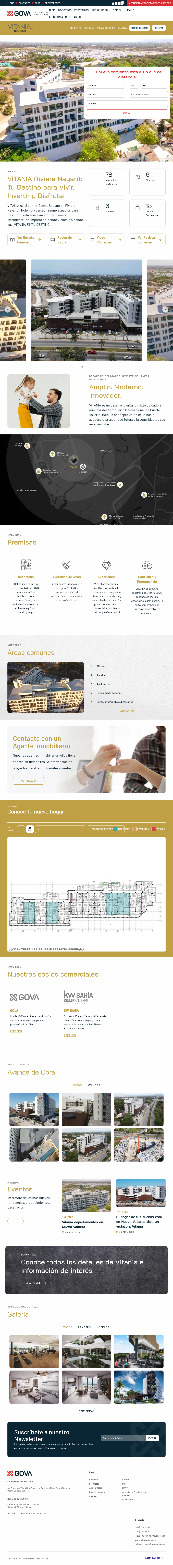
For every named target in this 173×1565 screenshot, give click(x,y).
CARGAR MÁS (127, 711)
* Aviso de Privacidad (20, 1481)
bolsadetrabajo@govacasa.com (150, 1544)
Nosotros (65, 10)
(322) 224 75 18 (142, 1531)
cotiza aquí (28, 780)
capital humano (97, 1492)
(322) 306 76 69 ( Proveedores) (150, 1535)
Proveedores (52, 3)
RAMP (125, 1487)
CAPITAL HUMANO (123, 10)
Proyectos (81, 10)
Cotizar (159, 27)
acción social (95, 1487)
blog (37, 3)
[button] (8, 309)
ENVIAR (152, 1438)
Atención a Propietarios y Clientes (150, 3)
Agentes (93, 1496)
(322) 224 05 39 (142, 1527)
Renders (84, 1327)
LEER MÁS (16, 1031)
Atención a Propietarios (64, 16)
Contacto (24, 3)
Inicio (52, 10)
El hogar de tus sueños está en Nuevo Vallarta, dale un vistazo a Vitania (139, 1221)
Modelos (103, 1327)
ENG (12, 3)
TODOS (77, 1085)
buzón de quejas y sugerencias (26, 1513)
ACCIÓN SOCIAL (100, 10)
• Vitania (67, 1216)
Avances (93, 1085)
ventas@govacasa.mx (145, 1540)
